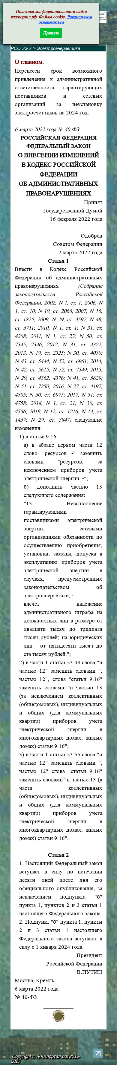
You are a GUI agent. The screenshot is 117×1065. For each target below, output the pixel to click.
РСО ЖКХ (21, 48)
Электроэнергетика (58, 48)
